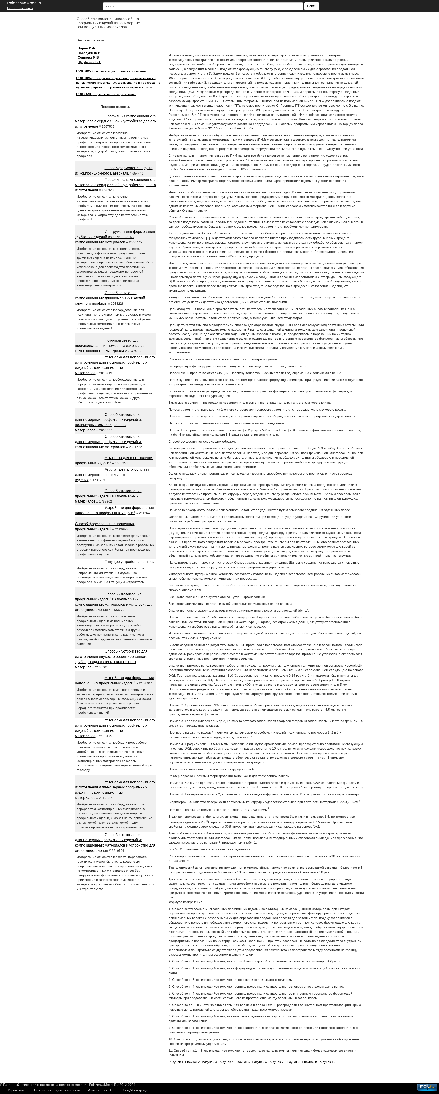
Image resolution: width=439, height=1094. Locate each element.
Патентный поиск (20, 8)
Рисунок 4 (226, 1062)
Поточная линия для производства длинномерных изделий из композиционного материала (109, 346)
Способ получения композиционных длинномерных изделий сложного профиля (110, 298)
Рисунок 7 (276, 1062)
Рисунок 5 (242, 1062)
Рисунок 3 (209, 1062)
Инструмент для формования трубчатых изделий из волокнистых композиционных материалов (115, 237)
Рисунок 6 (259, 1062)
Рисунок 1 (176, 1062)
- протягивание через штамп (106, 94)
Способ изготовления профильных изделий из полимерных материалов (108, 496)
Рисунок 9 (309, 1062)
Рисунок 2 (192, 1062)
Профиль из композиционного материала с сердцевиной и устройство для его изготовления (115, 121)
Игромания (16, 1090)
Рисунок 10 (327, 1062)
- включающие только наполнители (111, 71)
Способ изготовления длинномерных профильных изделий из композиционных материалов (108, 442)
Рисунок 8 (292, 1062)
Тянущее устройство (122, 562)
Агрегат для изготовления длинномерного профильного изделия (112, 475)
